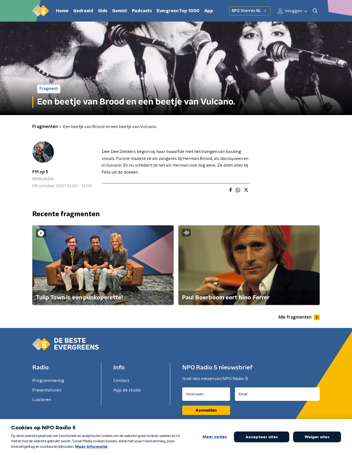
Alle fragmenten (295, 317)
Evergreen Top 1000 (178, 11)
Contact (121, 381)
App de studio (127, 390)
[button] (315, 10)
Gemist (119, 11)
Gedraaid (83, 11)
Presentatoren (46, 390)
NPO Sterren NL (246, 11)
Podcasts (142, 11)
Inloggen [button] (293, 11)
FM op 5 (40, 172)
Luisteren (41, 400)
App (208, 11)
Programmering (48, 381)
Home (62, 11)
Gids (102, 11)
